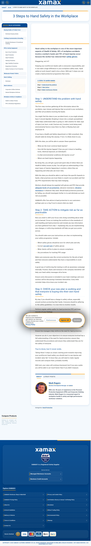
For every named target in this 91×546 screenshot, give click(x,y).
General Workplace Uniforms (13, 92)
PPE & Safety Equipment (10, 48)
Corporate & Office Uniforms (13, 89)
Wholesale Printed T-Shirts (11, 73)
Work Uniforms (8, 85)
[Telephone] (84, 2)
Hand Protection (47, 407)
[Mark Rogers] (41, 388)
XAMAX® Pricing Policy (11, 499)
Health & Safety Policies (12, 100)
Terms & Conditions (10, 520)
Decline (77, 320)
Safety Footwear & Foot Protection (14, 69)
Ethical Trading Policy (54, 510)
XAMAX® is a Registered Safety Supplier (45, 464)
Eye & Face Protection (11, 52)
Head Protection (10, 57)
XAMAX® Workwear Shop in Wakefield (15, 494)
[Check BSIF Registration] (45, 462)
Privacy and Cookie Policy (55, 494)
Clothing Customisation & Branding (13, 38)
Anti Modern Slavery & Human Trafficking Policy (61, 499)
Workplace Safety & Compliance (13, 96)
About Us (7, 505)
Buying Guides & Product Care (12, 30)
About (39, 377)
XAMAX (4, 7)
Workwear (8, 81)
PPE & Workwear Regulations (13, 103)
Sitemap (50, 520)
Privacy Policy (30, 324)
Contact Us (8, 525)
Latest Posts (49, 377)
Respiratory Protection (11, 66)
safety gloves (71, 57)
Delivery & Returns (10, 515)
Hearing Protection (10, 60)
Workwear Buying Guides (12, 34)
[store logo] (45, 2)
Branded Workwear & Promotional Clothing (14, 43)
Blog (9, 7)
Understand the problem (49, 85)
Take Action (45, 87)
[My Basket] (88, 2)
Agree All (65, 320)
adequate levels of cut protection (47, 188)
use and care (48, 246)
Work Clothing (8, 77)
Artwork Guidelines (10, 510)
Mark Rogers (54, 383)
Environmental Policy (53, 515)
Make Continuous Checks (49, 90)
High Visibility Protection (12, 63)
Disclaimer (51, 505)
